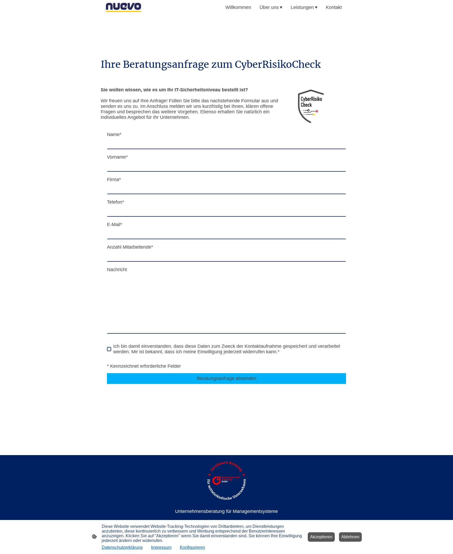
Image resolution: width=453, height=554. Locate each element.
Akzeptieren (321, 537)
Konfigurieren (192, 547)
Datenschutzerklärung (122, 547)
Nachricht (117, 269)
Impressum (161, 547)
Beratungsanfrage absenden (226, 378)
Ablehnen (350, 537)
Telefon (115, 202)
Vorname (117, 157)
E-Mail (114, 224)
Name (114, 134)
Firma (114, 179)
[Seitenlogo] (123, 7)
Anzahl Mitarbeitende (130, 247)
